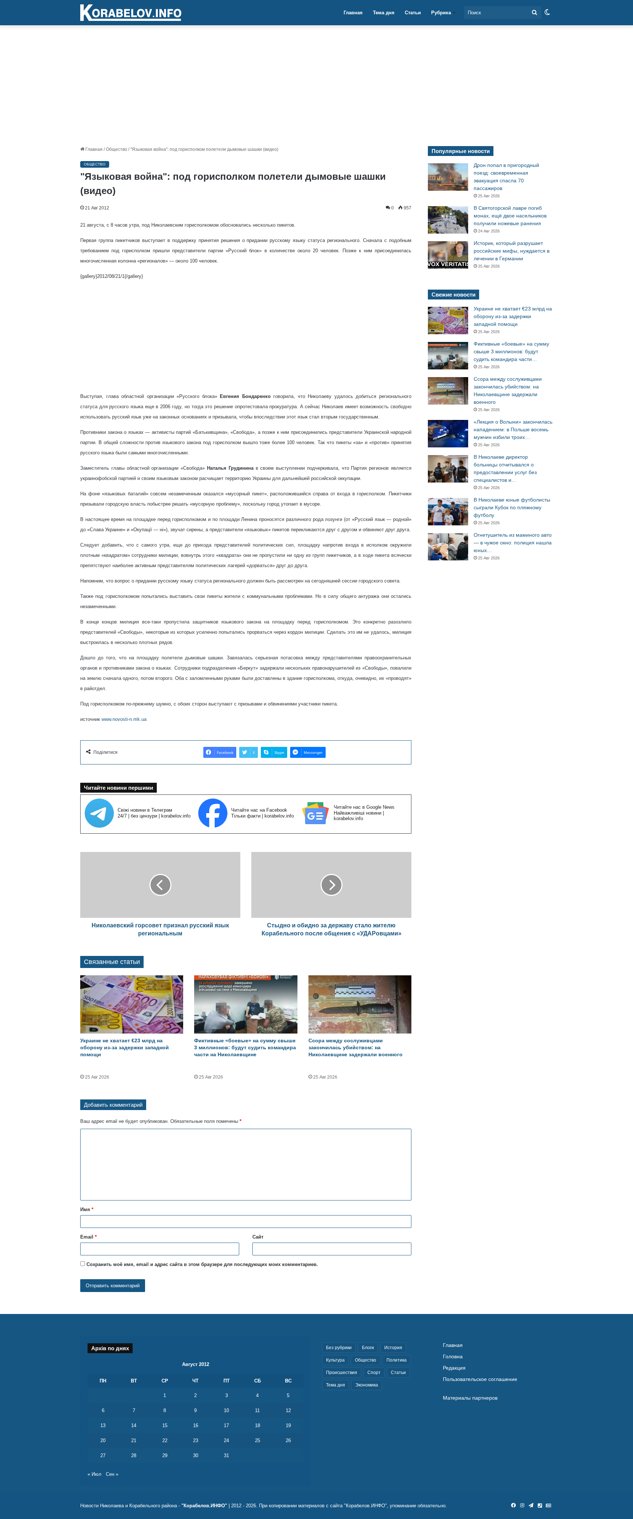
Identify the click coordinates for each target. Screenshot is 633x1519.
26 (288, 1440)
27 (103, 1455)
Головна (453, 1356)
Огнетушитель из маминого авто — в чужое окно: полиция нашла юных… (513, 542)
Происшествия (341, 1372)
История (393, 1347)
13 (103, 1425)
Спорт (374, 1372)
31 (226, 1455)
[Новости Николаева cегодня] (130, 12)
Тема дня (384, 12)
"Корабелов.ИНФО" (204, 1505)
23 (195, 1440)
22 (164, 1440)
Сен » (112, 1474)
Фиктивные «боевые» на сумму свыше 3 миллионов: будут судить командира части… (511, 351)
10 (226, 1410)
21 (133, 1440)
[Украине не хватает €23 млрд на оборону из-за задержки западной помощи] (131, 1004)
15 (164, 1425)
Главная (353, 12)
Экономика (366, 1385)
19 (288, 1425)
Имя (86, 1209)
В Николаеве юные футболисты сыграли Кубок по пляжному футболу (512, 507)
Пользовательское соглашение (480, 1379)
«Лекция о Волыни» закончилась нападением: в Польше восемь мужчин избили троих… (513, 429)
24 (226, 1440)
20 (103, 1440)
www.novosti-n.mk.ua (124, 719)
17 (226, 1425)
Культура (335, 1360)
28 (133, 1455)
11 (257, 1410)
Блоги (368, 1347)
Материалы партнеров (470, 1398)
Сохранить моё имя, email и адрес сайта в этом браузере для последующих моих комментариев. (202, 1264)
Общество (116, 149)
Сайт (257, 1237)
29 (164, 1455)
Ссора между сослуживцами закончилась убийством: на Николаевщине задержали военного (355, 1047)
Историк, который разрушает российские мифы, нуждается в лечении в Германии (511, 250)
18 (257, 1425)
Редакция (454, 1368)
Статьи (413, 12)
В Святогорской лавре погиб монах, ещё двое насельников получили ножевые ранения (510, 215)
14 (133, 1425)
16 (195, 1425)
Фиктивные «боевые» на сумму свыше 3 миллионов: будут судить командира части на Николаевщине (245, 1047)
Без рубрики (339, 1347)
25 (257, 1440)
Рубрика (441, 12)
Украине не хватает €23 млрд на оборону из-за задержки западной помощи (124, 1047)
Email (88, 1237)
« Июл (94, 1474)
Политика (396, 1360)
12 (288, 1410)
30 (195, 1455)
